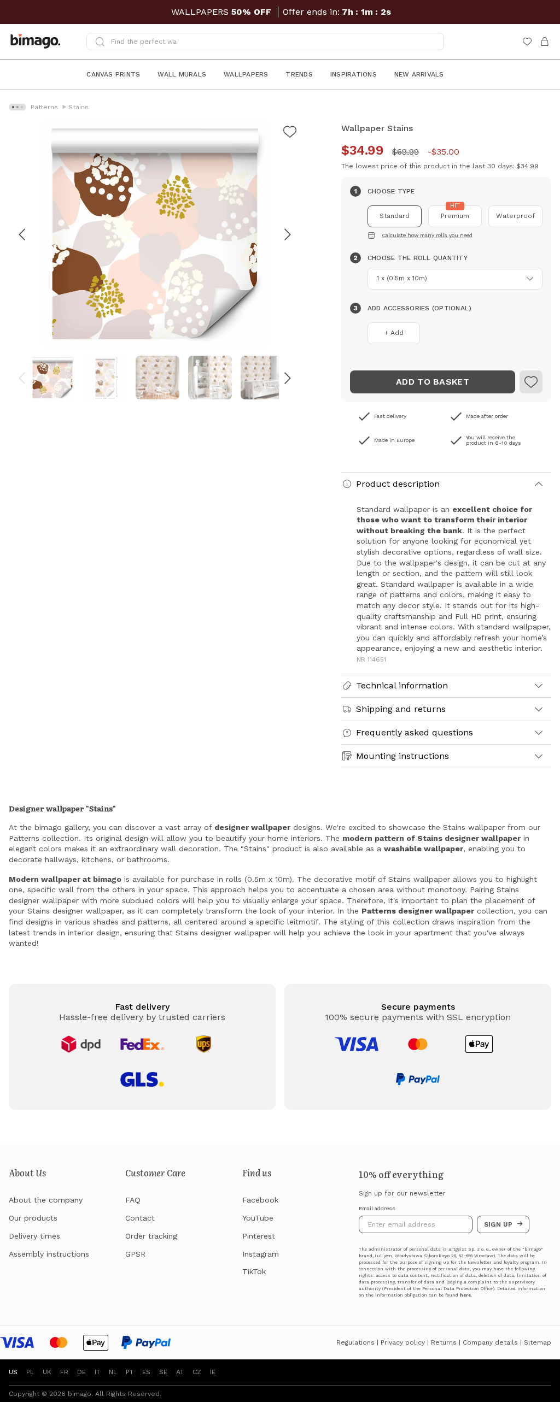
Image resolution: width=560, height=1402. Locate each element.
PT (129, 1372)
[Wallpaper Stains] (290, 133)
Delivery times (34, 1236)
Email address (377, 1208)
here (465, 1295)
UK (47, 1372)
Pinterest (258, 1236)
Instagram (260, 1254)
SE (163, 1372)
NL (113, 1372)
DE (81, 1372)
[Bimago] (38, 41)
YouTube (257, 1218)
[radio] (395, 216)
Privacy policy (403, 1342)
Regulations (355, 1342)
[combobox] (455, 279)
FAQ (133, 1199)
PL (30, 1372)
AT (180, 1372)
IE (212, 1372)
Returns (444, 1342)
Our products (33, 1218)
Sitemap (537, 1342)
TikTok (254, 1271)
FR (64, 1372)
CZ (196, 1372)
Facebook (260, 1199)
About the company (46, 1199)
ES (146, 1372)
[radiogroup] (446, 216)
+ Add (394, 333)
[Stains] (531, 381)
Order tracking (151, 1236)
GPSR (135, 1254)
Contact (140, 1218)
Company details (490, 1342)
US (13, 1372)
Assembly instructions (49, 1254)
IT (97, 1372)
